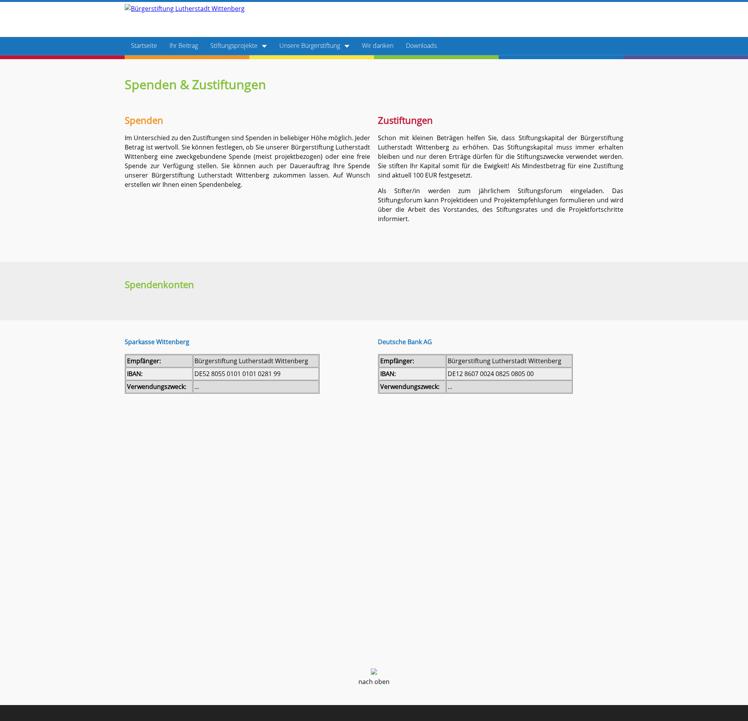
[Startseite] (185, 8)
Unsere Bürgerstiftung (310, 45)
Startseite (144, 45)
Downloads (421, 45)
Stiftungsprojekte (234, 45)
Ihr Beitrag (183, 45)
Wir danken (377, 45)
